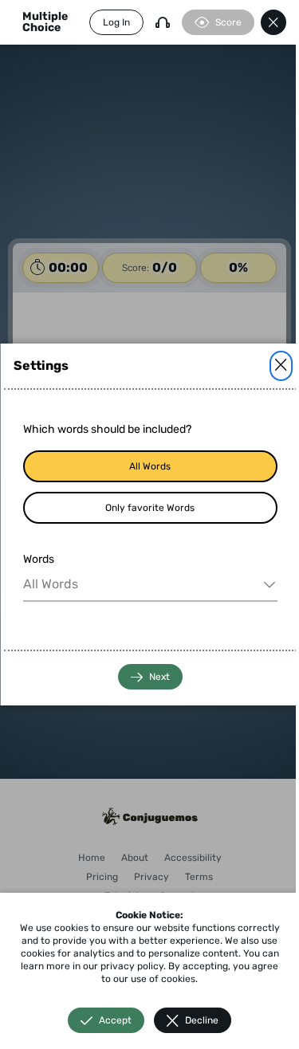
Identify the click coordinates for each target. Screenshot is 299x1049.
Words (37, 559)
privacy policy (131, 966)
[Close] (280, 365)
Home (91, 857)
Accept (115, 1020)
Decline (201, 1020)
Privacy (151, 876)
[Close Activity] (273, 22)
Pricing (102, 876)
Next (158, 676)
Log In (116, 22)
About (134, 857)
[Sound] (162, 22)
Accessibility (193, 857)
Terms (199, 876)
